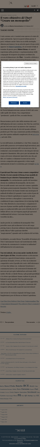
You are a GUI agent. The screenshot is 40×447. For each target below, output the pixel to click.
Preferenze (14, 102)
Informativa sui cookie (21, 86)
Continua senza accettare (31, 63)
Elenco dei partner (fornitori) (10, 97)
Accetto (25, 102)
